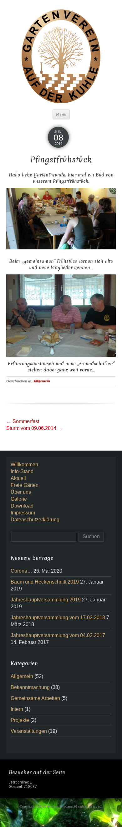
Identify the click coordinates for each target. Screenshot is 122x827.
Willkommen (24, 464)
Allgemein (41, 381)
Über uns (21, 492)
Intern (17, 709)
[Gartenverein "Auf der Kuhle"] (61, 56)
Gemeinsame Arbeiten (35, 698)
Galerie (19, 499)
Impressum (23, 512)
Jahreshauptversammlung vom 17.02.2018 (58, 617)
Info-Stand (22, 471)
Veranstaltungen (29, 731)
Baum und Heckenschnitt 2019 (45, 582)
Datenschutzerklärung (35, 519)
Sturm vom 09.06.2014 (34, 428)
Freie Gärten (24, 485)
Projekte (20, 720)
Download (22, 505)
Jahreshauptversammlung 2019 (46, 599)
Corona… (21, 571)
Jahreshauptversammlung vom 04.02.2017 (58, 635)
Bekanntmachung (30, 687)
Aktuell (18, 478)
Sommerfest (22, 421)
